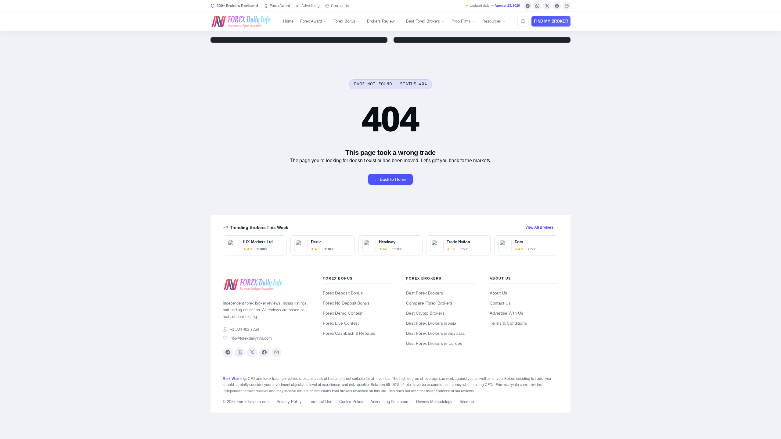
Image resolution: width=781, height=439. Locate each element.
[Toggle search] (522, 21)
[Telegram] (527, 6)
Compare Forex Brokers (429, 303)
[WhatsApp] (537, 6)
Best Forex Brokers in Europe (434, 343)
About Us (498, 293)
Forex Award (280, 6)
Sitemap (466, 402)
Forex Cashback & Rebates (349, 333)
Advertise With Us (506, 313)
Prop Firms (461, 21)
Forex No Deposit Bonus (346, 303)
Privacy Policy (289, 402)
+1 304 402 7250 (244, 329)
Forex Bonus (344, 21)
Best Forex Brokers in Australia (435, 333)
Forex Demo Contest (342, 313)
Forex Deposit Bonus (343, 293)
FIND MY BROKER (551, 21)
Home (288, 21)
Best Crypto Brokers (425, 313)
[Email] (566, 6)
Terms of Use (320, 402)
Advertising (310, 6)
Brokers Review (380, 21)
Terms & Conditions (508, 323)
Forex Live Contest (341, 323)
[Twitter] (547, 6)
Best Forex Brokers (423, 21)
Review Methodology (434, 402)
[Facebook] (557, 6)
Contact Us (340, 6)
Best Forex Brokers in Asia (431, 323)
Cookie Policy (351, 402)
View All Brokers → (541, 227)
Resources (491, 21)
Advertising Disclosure (389, 402)
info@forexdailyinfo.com (251, 338)
